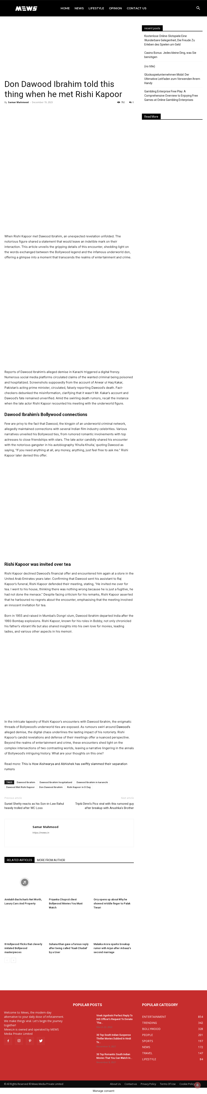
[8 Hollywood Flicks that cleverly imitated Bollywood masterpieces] (24, 927)
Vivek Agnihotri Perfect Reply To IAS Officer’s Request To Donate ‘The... (114, 1019)
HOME (65, 8)
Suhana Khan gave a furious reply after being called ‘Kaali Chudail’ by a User (68, 948)
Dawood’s (123, 727)
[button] (198, 9)
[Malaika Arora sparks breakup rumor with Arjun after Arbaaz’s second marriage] (114, 927)
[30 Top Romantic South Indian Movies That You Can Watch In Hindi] (83, 1060)
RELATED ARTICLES (19, 860)
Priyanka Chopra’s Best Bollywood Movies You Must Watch (65, 903)
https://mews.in (41, 832)
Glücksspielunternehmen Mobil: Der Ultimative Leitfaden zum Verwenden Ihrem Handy (172, 79)
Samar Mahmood (18, 102)
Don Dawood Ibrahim (51, 787)
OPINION (115, 8)
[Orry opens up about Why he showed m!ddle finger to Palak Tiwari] (114, 882)
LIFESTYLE (96, 8)
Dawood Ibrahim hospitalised (56, 782)
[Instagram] (19, 1041)
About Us (115, 1084)
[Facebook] (8, 1041)
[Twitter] (41, 1041)
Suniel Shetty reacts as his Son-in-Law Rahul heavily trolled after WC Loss (34, 806)
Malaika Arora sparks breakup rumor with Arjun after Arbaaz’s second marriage (112, 948)
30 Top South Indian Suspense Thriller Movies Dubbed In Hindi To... (113, 1039)
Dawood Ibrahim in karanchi (92, 782)
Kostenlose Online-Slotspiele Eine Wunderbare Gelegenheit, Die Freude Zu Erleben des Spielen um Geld (169, 40)
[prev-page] (7, 960)
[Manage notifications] (197, 1085)
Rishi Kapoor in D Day (79, 787)
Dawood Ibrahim (26, 782)
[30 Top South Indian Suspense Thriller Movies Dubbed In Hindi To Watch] (83, 1040)
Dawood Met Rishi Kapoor (20, 787)
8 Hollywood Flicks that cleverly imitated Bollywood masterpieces (23, 948)
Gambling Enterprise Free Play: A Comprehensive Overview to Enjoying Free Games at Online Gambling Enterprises (171, 95)
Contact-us (131, 1084)
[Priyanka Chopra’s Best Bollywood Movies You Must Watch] (69, 882)
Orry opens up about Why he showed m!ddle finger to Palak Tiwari (112, 903)
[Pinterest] (30, 1041)
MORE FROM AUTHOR (51, 860)
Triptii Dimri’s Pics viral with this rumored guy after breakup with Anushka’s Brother (104, 806)
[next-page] (13, 960)
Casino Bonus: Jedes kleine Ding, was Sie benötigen (170, 55)
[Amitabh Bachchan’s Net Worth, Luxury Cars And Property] (24, 882)
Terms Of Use (168, 1084)
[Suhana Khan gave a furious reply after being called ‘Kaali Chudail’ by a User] (69, 927)
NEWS (79, 8)
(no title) (149, 66)
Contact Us (136, 8)
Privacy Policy (148, 1084)
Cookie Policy (187, 1084)
